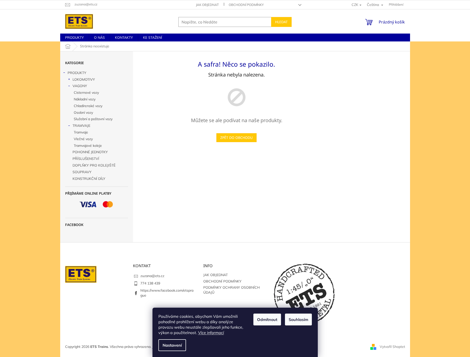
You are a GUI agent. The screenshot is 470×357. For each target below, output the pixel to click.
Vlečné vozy (83, 139)
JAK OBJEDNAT (207, 5)
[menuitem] (74, 37)
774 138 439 (150, 283)
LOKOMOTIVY (84, 79)
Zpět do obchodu (236, 137)
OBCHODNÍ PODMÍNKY (246, 5)
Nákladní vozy (84, 99)
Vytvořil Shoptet (392, 346)
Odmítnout (267, 319)
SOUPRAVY (82, 172)
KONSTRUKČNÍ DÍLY (89, 178)
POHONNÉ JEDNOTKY (90, 152)
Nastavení (172, 345)
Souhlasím (298, 319)
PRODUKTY (77, 73)
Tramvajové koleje (88, 145)
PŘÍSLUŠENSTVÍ (86, 158)
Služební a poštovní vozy (93, 119)
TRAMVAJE (81, 125)
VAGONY (80, 86)
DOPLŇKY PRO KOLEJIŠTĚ (94, 165)
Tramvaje (81, 132)
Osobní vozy (83, 112)
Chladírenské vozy (88, 106)
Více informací (211, 332)
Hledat (281, 21)
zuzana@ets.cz (152, 276)
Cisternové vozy (86, 92)
